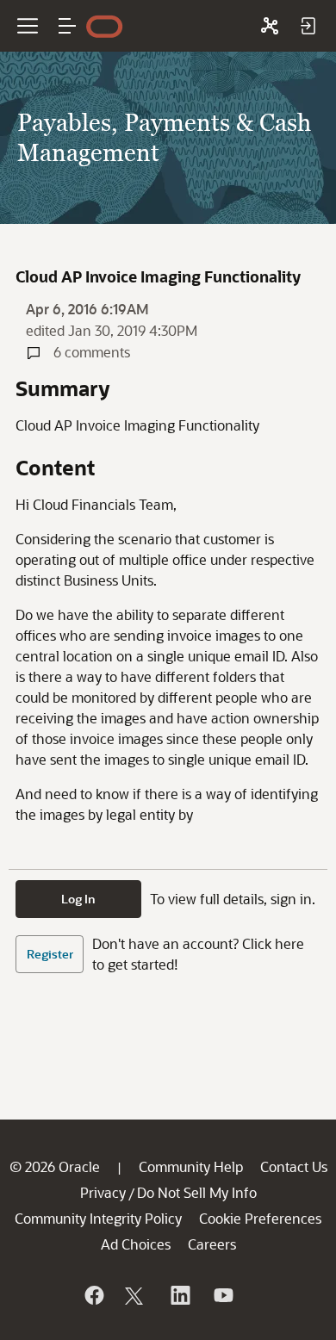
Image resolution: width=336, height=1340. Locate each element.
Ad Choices (136, 1244)
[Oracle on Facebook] (93, 1295)
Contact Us (293, 1166)
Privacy (103, 1192)
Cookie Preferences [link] (260, 1218)
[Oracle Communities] (269, 26)
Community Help (191, 1166)
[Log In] (308, 26)
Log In (78, 898)
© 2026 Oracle (54, 1166)
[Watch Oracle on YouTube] (222, 1295)
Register (50, 954)
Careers (212, 1244)
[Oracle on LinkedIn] (179, 1295)
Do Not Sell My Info (197, 1192)
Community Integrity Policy (98, 1218)
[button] (67, 26)
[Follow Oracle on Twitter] (136, 1295)
